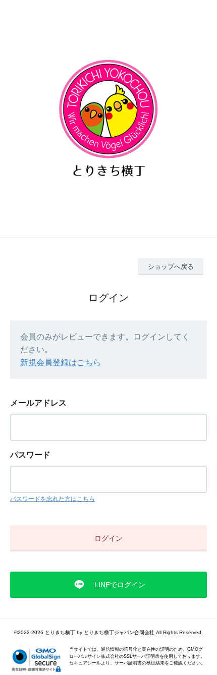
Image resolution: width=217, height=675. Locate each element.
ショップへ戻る (171, 266)
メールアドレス (38, 403)
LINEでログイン (119, 585)
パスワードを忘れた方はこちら (52, 498)
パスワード (30, 455)
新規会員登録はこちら (60, 362)
